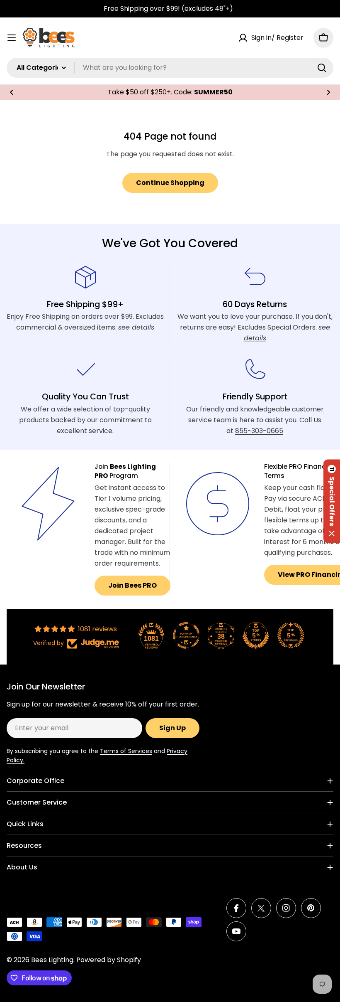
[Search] (322, 68)
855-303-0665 (259, 431)
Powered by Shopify (108, 960)
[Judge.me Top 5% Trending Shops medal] (290, 635)
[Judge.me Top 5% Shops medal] (256, 635)
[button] (12, 92)
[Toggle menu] (12, 38)
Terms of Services (126, 751)
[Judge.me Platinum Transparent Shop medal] (186, 635)
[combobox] (170, 68)
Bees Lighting (52, 960)
